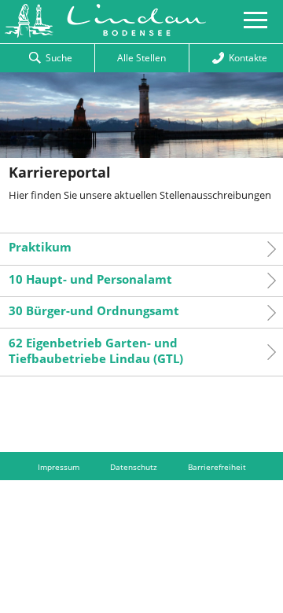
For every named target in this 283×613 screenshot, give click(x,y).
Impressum (58, 466)
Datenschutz (133, 466)
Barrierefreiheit (217, 466)
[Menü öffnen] (255, 25)
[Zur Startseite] (103, 33)
